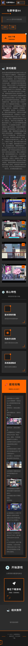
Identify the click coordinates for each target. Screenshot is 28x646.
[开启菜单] (20, 2)
